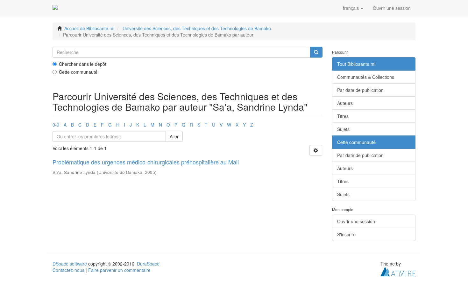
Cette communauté (78, 72)
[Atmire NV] (397, 271)
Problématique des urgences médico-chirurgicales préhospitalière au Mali (146, 162)
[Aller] (316, 52)
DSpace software (70, 263)
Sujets (343, 129)
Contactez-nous (68, 270)
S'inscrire (346, 234)
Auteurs (345, 103)
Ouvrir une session (356, 221)
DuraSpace (148, 263)
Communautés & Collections (365, 77)
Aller (174, 136)
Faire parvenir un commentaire (119, 270)
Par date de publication (360, 90)
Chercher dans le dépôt (82, 64)
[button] (353, 8)
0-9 (56, 124)
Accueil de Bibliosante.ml (89, 28)
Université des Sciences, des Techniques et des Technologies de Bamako (197, 28)
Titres (343, 116)
